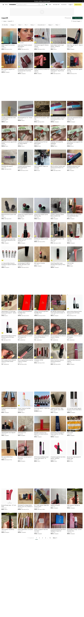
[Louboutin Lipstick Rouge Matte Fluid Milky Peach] (25, 302)
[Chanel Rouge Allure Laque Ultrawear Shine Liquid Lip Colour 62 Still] (58, 254)
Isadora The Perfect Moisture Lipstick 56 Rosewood (57, 360)
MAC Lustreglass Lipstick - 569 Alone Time (57, 239)
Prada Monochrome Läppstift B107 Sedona (9, 142)
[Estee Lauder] (75, 423)
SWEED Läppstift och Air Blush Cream (8, 45)
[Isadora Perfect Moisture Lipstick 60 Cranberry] (75, 327)
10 (50, 537)
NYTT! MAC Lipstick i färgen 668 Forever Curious (41, 506)
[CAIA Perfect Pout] (25, 423)
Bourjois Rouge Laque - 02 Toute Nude (8, 506)
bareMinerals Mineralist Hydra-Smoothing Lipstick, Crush (73, 167)
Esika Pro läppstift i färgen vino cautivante (41, 167)
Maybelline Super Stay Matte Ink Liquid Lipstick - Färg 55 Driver (58, 70)
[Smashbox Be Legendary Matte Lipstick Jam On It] (25, 230)
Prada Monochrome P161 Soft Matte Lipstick (40, 142)
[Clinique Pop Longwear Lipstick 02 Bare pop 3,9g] (25, 205)
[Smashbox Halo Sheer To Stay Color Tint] (75, 230)
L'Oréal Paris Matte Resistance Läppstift (73, 360)
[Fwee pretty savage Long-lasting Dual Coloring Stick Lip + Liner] (58, 108)
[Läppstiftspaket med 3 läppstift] (9, 423)
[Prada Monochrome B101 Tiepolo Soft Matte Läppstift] (25, 133)
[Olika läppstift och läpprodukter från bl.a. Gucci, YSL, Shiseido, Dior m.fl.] (25, 496)
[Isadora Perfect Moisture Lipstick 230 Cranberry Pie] (25, 327)
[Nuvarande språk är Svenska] (46, 4)
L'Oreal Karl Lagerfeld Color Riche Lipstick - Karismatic (58, 457)
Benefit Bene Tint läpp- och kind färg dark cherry (74, 530)
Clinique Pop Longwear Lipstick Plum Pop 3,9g (41, 215)
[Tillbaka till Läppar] (2, 21)
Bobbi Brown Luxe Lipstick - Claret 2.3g (41, 118)
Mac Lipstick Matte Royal (6, 456)
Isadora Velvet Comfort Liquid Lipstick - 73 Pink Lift (57, 45)
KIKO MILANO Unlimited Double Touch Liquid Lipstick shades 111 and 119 (58, 312)
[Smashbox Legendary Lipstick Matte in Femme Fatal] (58, 205)
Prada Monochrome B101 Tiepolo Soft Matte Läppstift (25, 142)
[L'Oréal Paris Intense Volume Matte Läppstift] (9, 399)
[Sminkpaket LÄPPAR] (42, 351)
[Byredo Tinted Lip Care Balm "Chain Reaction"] (25, 399)
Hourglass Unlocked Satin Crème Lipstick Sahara (8, 118)
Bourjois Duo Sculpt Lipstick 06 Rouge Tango (74, 457)
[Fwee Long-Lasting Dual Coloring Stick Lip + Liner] (75, 108)
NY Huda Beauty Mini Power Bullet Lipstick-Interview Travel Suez (25, 70)
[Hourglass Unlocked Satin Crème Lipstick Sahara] (9, 108)
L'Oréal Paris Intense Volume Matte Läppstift (9, 409)
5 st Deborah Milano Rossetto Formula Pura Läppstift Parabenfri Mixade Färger (8, 264)
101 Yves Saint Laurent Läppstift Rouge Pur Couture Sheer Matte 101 (74, 409)
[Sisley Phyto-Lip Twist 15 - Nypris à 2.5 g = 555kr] (75, 36)
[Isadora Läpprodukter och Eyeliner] (25, 520)
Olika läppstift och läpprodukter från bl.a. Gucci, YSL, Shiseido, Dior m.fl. (25, 506)
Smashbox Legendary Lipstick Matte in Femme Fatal (57, 215)
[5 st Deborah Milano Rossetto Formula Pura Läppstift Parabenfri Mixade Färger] (9, 254)
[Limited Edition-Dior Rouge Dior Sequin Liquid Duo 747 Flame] (58, 423)
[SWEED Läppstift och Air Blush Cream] (9, 36)
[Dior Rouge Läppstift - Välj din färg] (42, 399)
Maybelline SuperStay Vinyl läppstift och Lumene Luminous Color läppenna (41, 433)
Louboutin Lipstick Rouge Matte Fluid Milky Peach (25, 312)
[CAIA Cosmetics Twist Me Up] (75, 496)
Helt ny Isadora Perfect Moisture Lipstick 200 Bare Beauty (41, 336)
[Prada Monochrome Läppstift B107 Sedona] (9, 133)
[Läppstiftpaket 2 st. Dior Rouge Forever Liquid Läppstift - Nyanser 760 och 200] (9, 302)
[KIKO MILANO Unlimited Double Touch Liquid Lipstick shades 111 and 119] (58, 302)
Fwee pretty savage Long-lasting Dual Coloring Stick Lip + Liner (58, 118)
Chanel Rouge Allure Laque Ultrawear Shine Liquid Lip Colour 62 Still (58, 264)
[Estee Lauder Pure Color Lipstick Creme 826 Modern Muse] (75, 205)
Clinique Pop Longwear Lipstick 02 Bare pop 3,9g (25, 215)
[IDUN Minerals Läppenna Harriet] (42, 230)
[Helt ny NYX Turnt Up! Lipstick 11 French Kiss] (25, 448)
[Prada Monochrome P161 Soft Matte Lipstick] (42, 133)
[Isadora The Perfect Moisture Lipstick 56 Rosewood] (58, 351)
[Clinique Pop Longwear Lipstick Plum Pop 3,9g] (42, 205)
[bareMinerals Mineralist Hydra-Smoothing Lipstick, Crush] (75, 157)
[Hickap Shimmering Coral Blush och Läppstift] (42, 60)
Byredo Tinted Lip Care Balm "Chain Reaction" (24, 409)
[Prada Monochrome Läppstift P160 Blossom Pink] (75, 133)
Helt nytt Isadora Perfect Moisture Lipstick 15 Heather (58, 336)
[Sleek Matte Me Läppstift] (9, 157)
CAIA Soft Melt (70, 263)
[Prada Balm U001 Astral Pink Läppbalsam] (58, 133)
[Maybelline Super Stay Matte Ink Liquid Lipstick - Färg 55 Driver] (58, 60)
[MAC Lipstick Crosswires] (42, 254)
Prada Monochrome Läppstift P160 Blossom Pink (74, 142)
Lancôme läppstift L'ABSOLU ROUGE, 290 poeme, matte (24, 264)
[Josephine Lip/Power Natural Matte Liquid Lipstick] (25, 157)
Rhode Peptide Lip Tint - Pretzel (25, 117)
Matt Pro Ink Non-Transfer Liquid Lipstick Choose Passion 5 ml (58, 167)
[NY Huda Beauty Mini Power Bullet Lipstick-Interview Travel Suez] (25, 60)
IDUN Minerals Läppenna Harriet (41, 238)
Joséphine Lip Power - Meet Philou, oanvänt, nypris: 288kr (57, 409)
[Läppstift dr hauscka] (58, 496)
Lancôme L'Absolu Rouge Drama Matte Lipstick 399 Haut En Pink (8, 239)
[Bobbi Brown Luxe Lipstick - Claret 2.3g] (42, 108)
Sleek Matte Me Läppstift (7, 166)
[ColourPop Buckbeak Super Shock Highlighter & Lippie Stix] (58, 520)
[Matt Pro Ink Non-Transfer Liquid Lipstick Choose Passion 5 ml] (58, 157)
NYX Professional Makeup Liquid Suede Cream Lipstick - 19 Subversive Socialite (41, 457)
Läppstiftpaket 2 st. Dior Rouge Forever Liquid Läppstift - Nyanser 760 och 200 (8, 312)
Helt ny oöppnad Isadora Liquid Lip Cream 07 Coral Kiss (25, 360)
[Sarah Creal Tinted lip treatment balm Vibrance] (25, 36)
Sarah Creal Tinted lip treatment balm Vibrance (25, 45)
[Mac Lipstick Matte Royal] (9, 448)
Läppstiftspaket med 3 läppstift (8, 432)
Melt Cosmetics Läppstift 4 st (8, 69)
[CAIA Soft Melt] (75, 254)
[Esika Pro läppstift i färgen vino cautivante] (42, 157)
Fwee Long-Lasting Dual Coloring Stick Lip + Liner (74, 118)
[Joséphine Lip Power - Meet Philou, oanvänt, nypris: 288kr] (58, 399)
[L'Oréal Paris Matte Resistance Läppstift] (75, 351)
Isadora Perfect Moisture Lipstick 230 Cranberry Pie (25, 336)
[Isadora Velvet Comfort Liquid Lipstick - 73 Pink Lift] (58, 36)
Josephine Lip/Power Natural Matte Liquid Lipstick (24, 167)
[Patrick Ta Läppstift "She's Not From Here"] (42, 520)
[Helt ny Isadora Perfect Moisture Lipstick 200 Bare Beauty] (42, 327)
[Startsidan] (12, 4)
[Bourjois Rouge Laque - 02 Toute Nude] (9, 496)
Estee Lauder (70, 432)
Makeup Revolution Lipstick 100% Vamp (8, 215)
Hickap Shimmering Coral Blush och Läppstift (41, 70)
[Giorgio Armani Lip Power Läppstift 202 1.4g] (75, 60)
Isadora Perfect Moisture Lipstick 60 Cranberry (74, 336)
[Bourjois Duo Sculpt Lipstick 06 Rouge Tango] (75, 448)
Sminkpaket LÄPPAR (38, 360)
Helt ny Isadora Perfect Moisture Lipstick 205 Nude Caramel (8, 360)
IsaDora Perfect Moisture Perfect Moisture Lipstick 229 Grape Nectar (74, 312)
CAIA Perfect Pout (22, 432)
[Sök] (39, 4)
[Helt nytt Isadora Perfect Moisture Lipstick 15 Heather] (58, 327)
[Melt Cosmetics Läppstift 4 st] (9, 60)
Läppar (4, 21)
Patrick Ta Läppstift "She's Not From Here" (41, 530)
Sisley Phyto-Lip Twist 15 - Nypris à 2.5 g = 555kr (75, 45)
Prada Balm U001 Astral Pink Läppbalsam (57, 142)
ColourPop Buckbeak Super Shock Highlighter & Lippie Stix (58, 530)
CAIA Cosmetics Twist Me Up (73, 505)
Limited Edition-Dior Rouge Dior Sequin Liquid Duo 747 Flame (57, 433)
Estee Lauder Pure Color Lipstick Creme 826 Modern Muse (74, 215)
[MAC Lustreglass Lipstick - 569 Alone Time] (58, 230)
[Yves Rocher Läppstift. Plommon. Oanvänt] (42, 36)
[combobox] (29, 4)
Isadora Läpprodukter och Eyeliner (25, 529)
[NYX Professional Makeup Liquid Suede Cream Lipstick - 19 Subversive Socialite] (42, 448)
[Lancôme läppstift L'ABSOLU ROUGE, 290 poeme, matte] (25, 254)
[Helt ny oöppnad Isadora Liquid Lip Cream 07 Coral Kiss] (25, 351)
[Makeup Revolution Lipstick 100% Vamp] (9, 205)
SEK (50, 4)
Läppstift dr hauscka (55, 505)
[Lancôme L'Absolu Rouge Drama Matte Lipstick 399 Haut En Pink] (9, 230)
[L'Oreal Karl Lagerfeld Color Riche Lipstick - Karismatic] (58, 448)
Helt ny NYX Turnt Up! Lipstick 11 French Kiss (25, 457)
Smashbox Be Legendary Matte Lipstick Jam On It (25, 239)
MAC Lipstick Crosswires (39, 263)
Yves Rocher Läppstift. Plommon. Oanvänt (41, 45)
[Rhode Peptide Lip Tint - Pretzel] (25, 108)
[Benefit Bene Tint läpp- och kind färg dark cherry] (75, 520)
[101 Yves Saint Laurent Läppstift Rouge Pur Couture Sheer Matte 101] (75, 399)
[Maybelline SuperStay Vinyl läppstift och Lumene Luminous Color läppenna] (42, 423)
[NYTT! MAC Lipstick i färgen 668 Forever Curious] (42, 496)
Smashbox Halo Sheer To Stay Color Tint (73, 239)
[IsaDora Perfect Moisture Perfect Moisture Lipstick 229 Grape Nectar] (75, 302)
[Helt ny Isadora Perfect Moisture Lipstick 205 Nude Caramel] (9, 351)
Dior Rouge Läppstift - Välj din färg (41, 408)
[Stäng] (83, 1)
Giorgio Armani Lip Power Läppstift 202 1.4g (74, 70)
